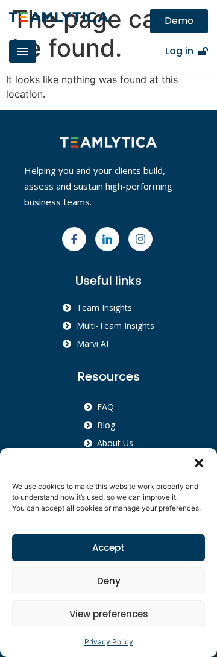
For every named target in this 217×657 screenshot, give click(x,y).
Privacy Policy (108, 641)
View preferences (108, 614)
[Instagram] (140, 239)
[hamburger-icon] (22, 51)
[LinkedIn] (107, 239)
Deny (109, 580)
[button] (199, 463)
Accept (108, 547)
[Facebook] (74, 239)
